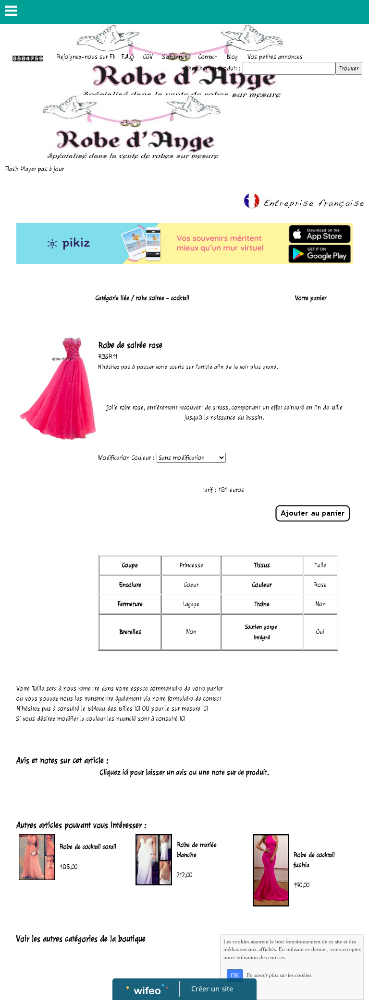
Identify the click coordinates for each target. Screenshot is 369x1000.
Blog (232, 57)
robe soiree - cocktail (162, 298)
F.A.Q (127, 57)
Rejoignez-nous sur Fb (86, 57)
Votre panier (310, 298)
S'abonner (174, 57)
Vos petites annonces (275, 57)
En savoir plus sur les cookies (278, 975)
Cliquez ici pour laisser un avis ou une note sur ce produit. (184, 772)
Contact (207, 57)
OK (235, 975)
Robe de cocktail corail (88, 847)
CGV (148, 57)
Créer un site (212, 988)
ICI (137, 709)
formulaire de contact (194, 698)
